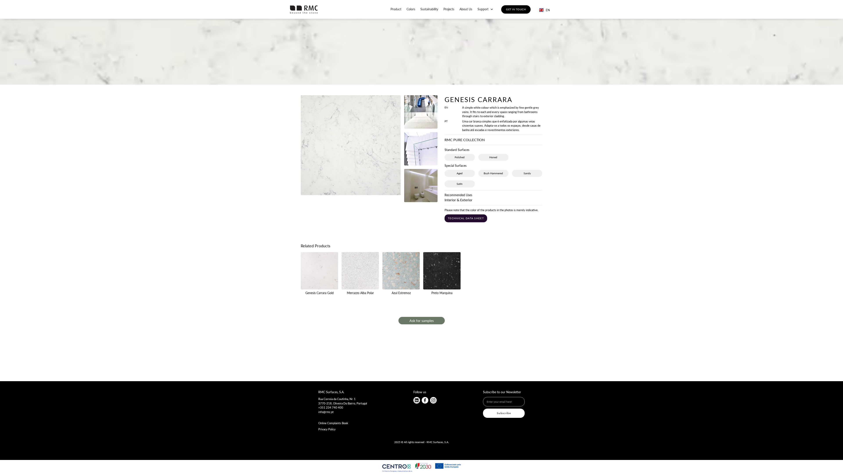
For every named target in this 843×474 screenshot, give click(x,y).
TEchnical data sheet (466, 218)
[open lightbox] (351, 148)
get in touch (516, 9)
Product (396, 9)
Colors (411, 9)
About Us (465, 9)
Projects (448, 9)
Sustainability (429, 9)
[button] (485, 9)
